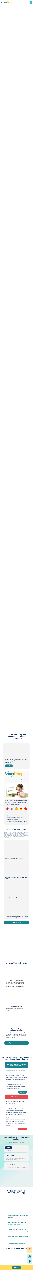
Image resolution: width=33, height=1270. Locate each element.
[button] (31, 2)
